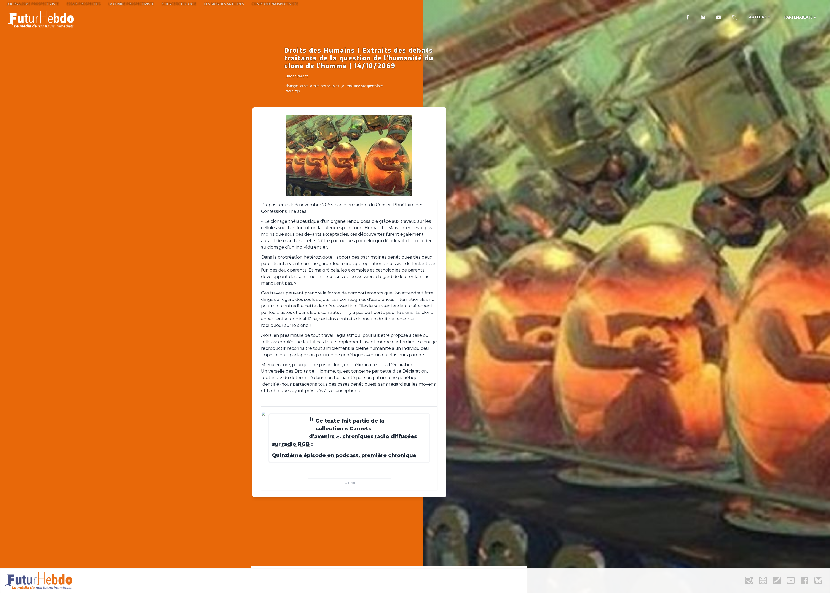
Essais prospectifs (84, 4)
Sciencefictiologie (179, 4)
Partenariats (798, 17)
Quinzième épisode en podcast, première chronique (344, 455)
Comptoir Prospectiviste (275, 4)
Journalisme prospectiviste (33, 4)
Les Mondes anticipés (224, 4)
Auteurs (758, 16)
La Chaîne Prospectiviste (131, 4)
